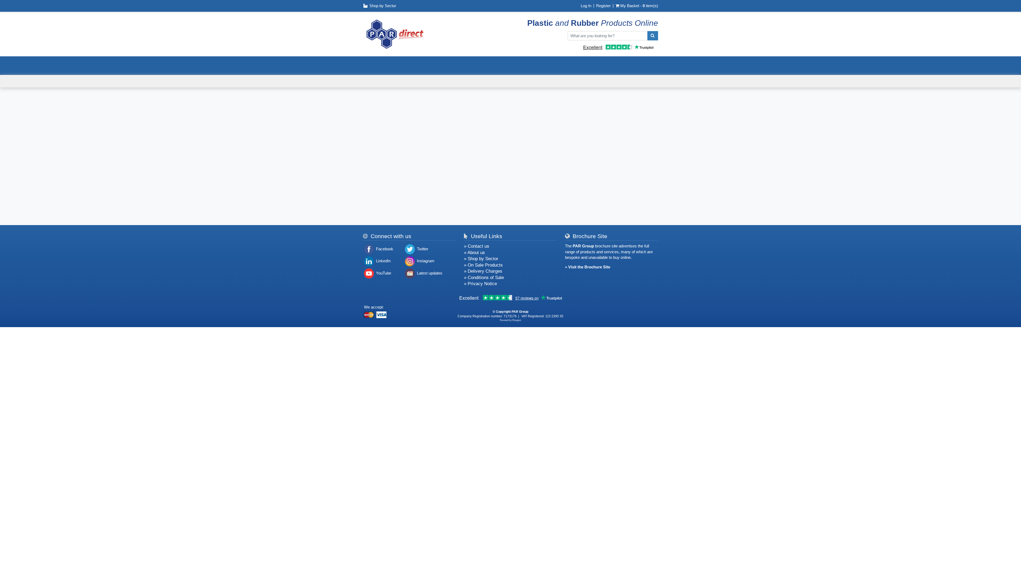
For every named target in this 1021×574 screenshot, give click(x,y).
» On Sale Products (483, 265)
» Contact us (476, 246)
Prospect (516, 320)
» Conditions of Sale (484, 277)
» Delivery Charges (483, 271)
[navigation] (395, 33)
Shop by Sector (382, 5)
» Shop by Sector (481, 258)
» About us (474, 252)
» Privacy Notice (480, 283)
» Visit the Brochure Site (587, 267)
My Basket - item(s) (639, 5)
